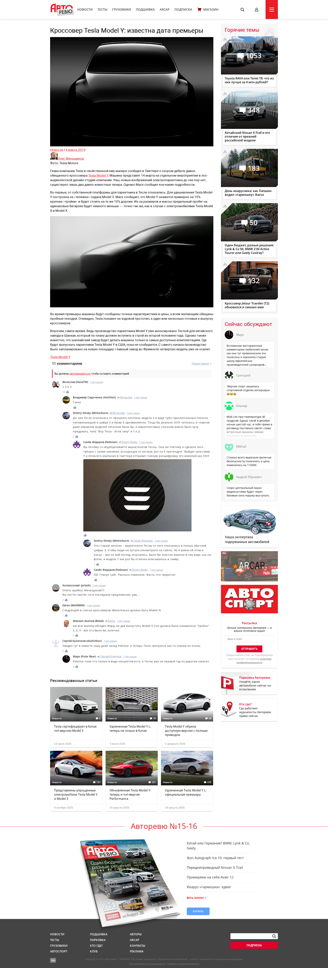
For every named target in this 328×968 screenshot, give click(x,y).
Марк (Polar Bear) (84, 656)
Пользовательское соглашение (147, 963)
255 (209, 782)
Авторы (136, 934)
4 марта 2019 (75, 150)
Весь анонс (195, 898)
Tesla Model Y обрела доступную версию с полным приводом (186, 730)
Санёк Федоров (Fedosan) (100, 442)
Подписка (183, 9)
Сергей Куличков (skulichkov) (82, 641)
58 (210, 718)
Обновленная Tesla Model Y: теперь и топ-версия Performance (130, 794)
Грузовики (121, 9)
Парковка (98, 940)
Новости (85, 9)
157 (98, 782)
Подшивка (145, 9)
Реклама (137, 951)
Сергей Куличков (109, 656)
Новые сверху (200, 363)
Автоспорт (58, 951)
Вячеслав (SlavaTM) (75, 382)
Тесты (102, 9)
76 (154, 718)
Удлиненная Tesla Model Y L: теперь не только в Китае (130, 728)
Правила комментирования (183, 963)
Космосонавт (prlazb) (76, 585)
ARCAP (165, 9)
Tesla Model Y (98, 175)
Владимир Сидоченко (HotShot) (94, 397)
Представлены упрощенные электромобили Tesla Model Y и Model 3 (76, 794)
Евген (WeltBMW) (73, 605)
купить (198, 911)
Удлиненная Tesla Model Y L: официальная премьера (185, 792)
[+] (68, 391)
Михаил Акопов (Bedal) (88, 621)
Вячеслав (125, 397)
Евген (110, 620)
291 (154, 782)
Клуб (94, 951)
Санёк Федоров (142, 540)
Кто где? (96, 945)
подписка (254, 945)
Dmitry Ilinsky (128, 442)
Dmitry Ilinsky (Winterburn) (90, 413)
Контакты (137, 945)
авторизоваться (80, 373)
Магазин (210, 9)
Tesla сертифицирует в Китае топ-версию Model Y (75, 728)
